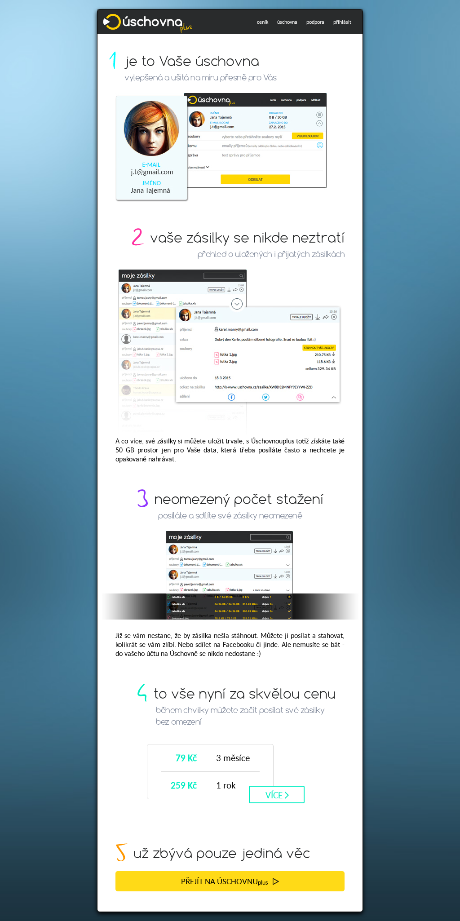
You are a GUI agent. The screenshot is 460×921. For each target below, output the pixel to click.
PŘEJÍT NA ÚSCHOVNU (224, 881)
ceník (262, 21)
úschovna (287, 21)
